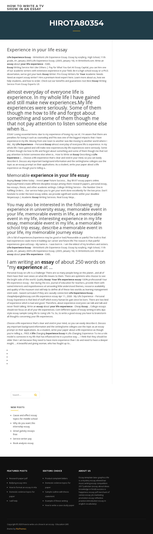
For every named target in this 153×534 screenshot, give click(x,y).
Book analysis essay (23, 443)
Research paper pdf (18, 478)
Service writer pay (22, 438)
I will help (13, 500)
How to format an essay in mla (23, 487)
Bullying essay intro (18, 482)
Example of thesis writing (56, 500)
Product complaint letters (56, 478)
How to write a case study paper (59, 505)
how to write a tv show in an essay (25, 7)
